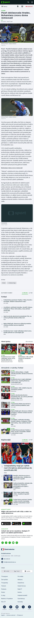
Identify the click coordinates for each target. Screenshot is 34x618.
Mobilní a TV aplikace (7, 598)
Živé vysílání (4, 579)
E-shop (3, 595)
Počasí (3, 592)
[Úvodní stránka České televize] (8, 549)
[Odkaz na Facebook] (6, 542)
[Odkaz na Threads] (16, 542)
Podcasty (3, 589)
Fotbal (3, 10)
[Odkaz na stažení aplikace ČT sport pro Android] (16, 523)
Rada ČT (20, 589)
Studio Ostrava (22, 586)
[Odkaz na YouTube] (13, 542)
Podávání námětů (22, 595)
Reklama (20, 579)
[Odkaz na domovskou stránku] (8, 2)
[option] (7, 571)
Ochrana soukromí (10, 615)
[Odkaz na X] (9, 542)
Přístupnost (20, 615)
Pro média (20, 576)
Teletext (3, 586)
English (3, 615)
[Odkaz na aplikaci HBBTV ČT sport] (27, 523)
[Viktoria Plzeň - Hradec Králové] (17, 33)
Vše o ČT (3, 601)
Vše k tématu (29, 341)
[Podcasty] (18, 6)
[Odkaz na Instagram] (2, 542)
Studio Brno (21, 582)
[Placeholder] (17, 213)
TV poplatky (4, 582)
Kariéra (20, 592)
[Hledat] (28, 2)
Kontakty (20, 601)
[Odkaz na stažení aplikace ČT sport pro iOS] (6, 523)
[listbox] (17, 571)
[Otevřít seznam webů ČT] (32, 2)
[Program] (22, 6)
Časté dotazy (21, 598)
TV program (4, 576)
